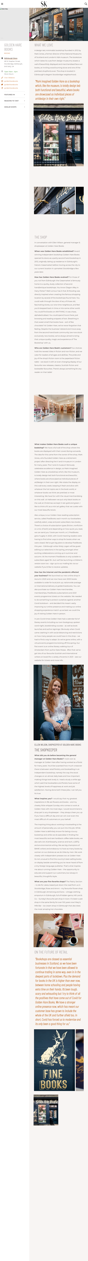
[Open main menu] (2, 4)
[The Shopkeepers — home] (44, 4)
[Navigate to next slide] (82, 200)
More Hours (9, 74)
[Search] (86, 4)
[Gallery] (59, 200)
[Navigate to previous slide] (35, 200)
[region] (14, 24)
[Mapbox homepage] (2, 39)
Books (7, 53)
